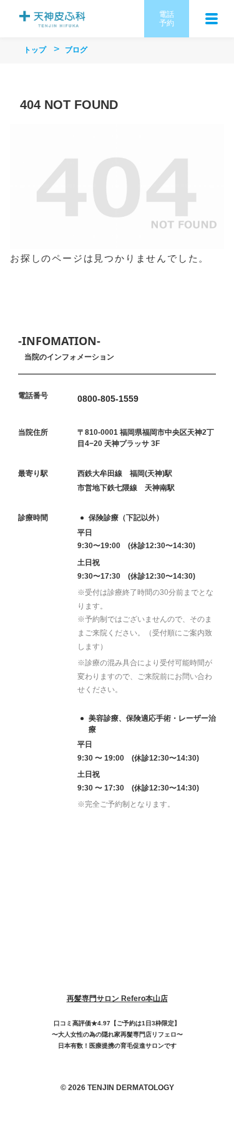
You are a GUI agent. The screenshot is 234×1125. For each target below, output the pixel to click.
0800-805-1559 (108, 399)
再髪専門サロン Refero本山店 (117, 998)
